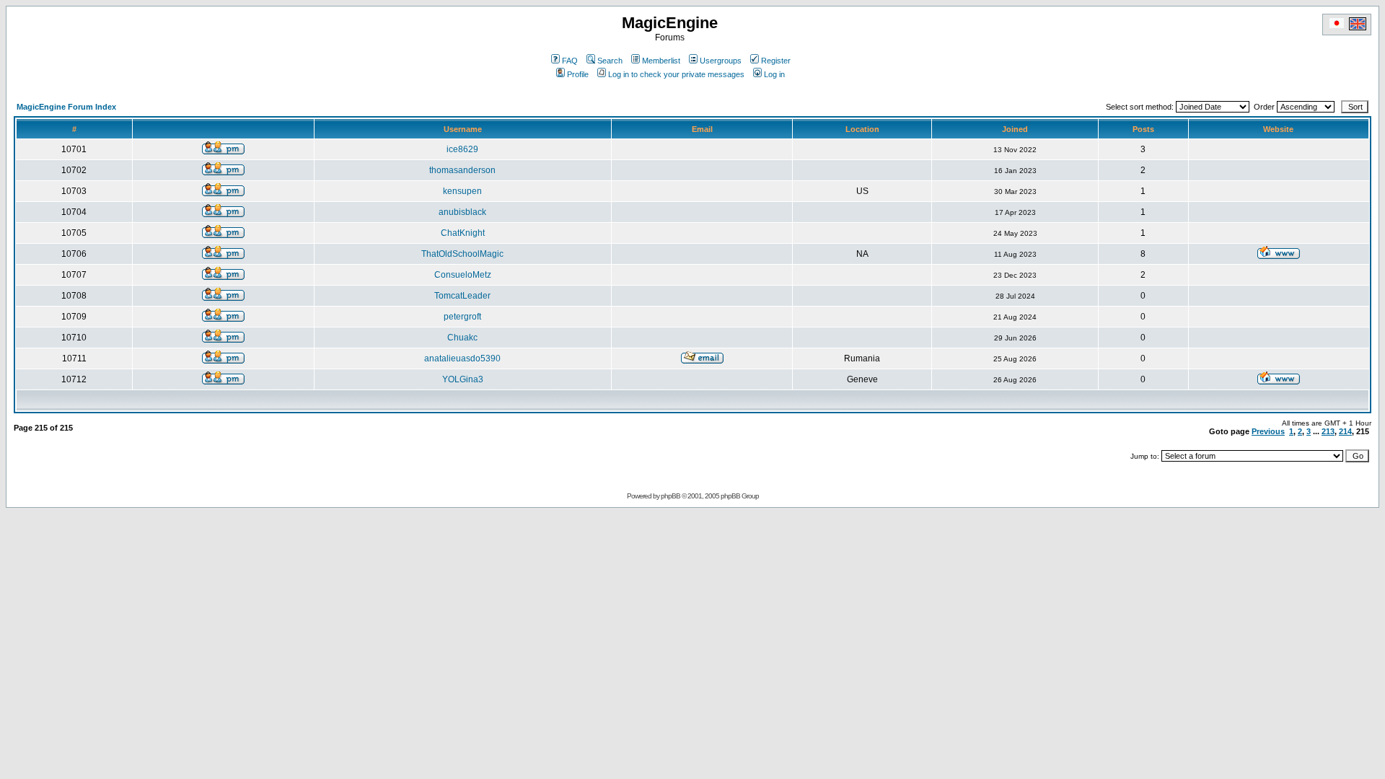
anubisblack (462, 212)
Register (776, 60)
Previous (1268, 431)
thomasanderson (462, 170)
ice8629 (462, 149)
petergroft (462, 317)
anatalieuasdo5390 (462, 358)
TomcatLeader (462, 296)
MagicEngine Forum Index (66, 106)
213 (1328, 431)
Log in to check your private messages (676, 74)
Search (610, 60)
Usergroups (721, 60)
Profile (578, 74)
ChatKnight (463, 233)
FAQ (570, 60)
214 (1345, 431)
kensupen (462, 191)
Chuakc (462, 338)
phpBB (670, 496)
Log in (774, 74)
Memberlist (661, 60)
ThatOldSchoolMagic (462, 254)
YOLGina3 (462, 379)
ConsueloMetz (462, 275)
